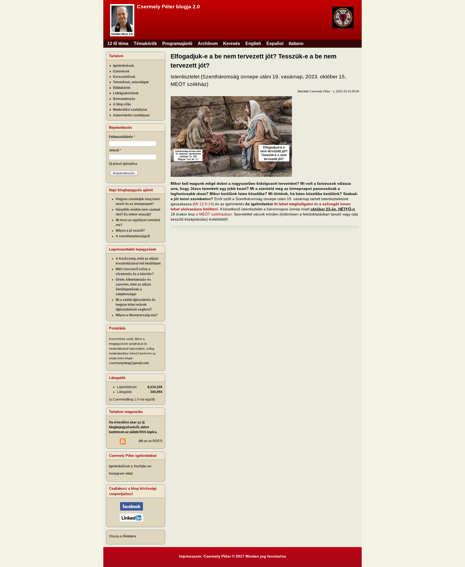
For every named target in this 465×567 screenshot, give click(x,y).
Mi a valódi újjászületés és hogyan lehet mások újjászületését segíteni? (136, 304)
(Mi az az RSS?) (150, 441)
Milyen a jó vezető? (130, 230)
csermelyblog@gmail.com (129, 363)
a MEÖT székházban (214, 214)
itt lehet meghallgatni (293, 204)
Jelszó (115, 150)
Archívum (208, 43)
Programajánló (177, 43)
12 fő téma (117, 43)
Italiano (296, 43)
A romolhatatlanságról (133, 236)
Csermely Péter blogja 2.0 (168, 6)
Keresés (231, 43)
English (253, 43)
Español (274, 43)
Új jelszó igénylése (123, 164)
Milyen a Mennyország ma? (136, 315)
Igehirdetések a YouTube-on (130, 466)
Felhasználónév (122, 137)
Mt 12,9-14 (203, 204)
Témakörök (145, 43)
